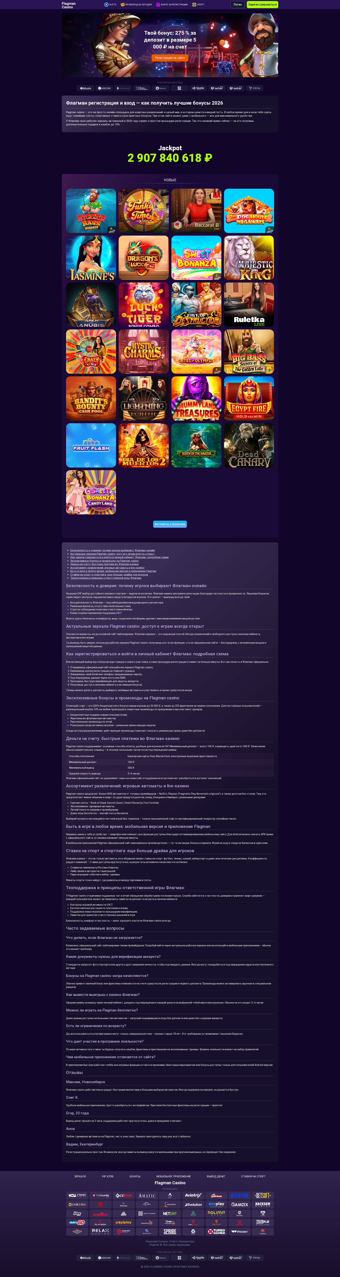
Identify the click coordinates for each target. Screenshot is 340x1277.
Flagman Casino (69, 4)
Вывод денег (216, 1176)
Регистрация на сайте (170, 57)
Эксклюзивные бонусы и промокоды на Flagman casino (104, 560)
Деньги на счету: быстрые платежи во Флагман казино (104, 564)
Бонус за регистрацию (174, 4)
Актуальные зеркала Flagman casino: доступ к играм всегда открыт (112, 553)
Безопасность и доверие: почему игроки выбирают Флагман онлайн (112, 550)
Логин (237, 4)
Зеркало (80, 1176)
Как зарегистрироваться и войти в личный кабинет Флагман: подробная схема (119, 557)
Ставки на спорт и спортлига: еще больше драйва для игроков (109, 574)
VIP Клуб (108, 1176)
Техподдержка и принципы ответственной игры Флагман (105, 578)
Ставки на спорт (253, 1176)
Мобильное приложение (174, 1176)
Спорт (201, 4)
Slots (112, 4)
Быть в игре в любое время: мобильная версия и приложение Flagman (113, 571)
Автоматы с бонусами (170, 524)
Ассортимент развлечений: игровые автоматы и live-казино (107, 567)
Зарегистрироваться (262, 4)
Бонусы (135, 1176)
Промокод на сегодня (139, 4)
